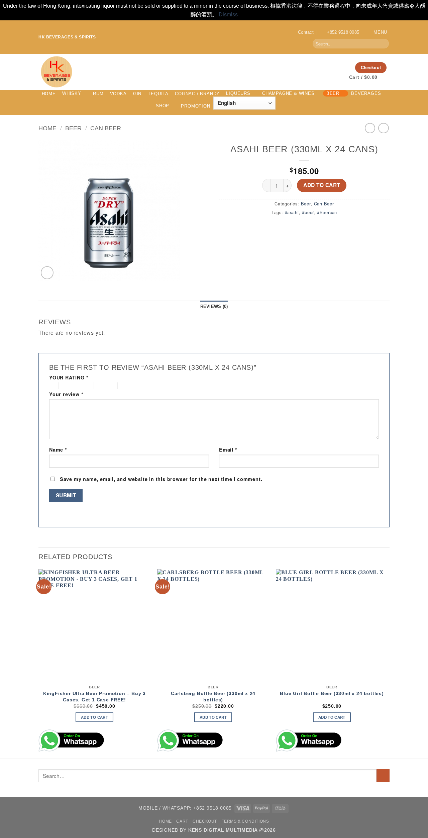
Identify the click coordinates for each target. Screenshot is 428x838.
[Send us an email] (336, 67)
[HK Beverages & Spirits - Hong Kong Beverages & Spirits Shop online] (150, 72)
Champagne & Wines (288, 93)
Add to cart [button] (94, 717)
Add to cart (321, 185)
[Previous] (39, 663)
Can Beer (105, 128)
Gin (137, 93)
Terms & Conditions (245, 821)
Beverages (366, 93)
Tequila (158, 93)
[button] (375, 32)
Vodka (118, 93)
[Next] (388, 663)
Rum (98, 93)
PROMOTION (195, 106)
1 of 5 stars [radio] (52, 385)
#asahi (292, 212)
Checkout (205, 821)
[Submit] (383, 44)
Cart (182, 821)
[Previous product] (383, 128)
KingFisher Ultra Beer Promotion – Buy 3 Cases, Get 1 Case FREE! (94, 696)
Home (49, 93)
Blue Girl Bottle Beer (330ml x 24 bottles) (332, 693)
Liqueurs (238, 93)
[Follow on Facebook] (318, 67)
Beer (332, 93)
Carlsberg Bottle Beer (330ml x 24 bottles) (213, 696)
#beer (308, 212)
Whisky (71, 93)
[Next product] (370, 128)
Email (228, 450)
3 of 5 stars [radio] (83, 385)
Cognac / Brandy (197, 93)
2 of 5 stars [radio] (65, 385)
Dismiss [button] (228, 14)
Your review (66, 394)
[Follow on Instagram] (327, 67)
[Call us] (344, 67)
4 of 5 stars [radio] (105, 385)
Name (58, 450)
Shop (162, 105)
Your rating (68, 377)
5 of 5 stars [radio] (130, 385)
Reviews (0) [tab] (214, 306)
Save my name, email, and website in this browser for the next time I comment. (161, 479)
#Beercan (327, 212)
